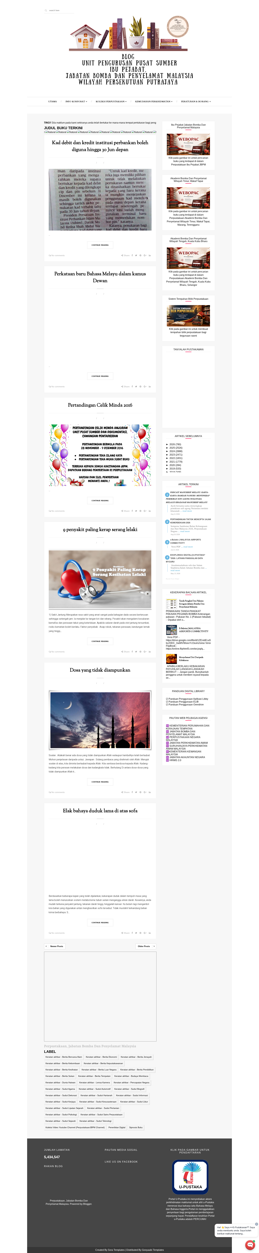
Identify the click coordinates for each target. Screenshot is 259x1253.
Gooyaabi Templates (153, 1250)
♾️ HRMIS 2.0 (173, 760)
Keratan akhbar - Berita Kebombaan (63, 1063)
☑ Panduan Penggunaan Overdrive (185, 704)
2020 (173, 465)
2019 (173, 468)
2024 (173, 451)
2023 (173, 454)
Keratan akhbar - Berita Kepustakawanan (103, 1063)
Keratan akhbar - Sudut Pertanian (103, 1108)
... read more (186, 511)
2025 (173, 448)
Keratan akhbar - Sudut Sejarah (61, 1121)
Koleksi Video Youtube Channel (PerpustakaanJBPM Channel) (75, 1127)
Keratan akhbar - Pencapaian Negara (131, 1082)
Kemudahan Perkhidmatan (152, 101)
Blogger (87, 1204)
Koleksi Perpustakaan (110, 101)
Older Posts (144, 946)
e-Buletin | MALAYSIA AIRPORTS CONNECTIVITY (193, 630)
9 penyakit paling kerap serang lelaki (100, 529)
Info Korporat (75, 101)
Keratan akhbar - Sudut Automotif (94, 1089)
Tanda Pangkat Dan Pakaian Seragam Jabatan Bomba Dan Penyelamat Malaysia (191, 604)
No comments (58, 255)
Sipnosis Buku (136, 1127)
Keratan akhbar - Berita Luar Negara (99, 1069)
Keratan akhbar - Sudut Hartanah (96, 1095)
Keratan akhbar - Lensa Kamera (94, 1082)
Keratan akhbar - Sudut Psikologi (61, 1114)
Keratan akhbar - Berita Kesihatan (62, 1069)
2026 (173, 444)
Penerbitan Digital (117, 1127)
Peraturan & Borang (195, 101)
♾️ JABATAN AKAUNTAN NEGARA (185, 757)
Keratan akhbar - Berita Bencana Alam (64, 1057)
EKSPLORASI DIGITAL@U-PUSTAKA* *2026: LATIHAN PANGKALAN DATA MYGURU (185, 558)
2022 (173, 458)
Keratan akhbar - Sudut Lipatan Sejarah (64, 1108)
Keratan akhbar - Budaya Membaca (131, 1076)
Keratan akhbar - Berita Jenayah (136, 1057)
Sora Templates (116, 1250)
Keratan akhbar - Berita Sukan (60, 1076)
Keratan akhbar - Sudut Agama (60, 1089)
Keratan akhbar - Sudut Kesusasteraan (97, 1101)
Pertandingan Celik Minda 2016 (100, 405)
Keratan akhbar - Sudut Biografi (129, 1089)
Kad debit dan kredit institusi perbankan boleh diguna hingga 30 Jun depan (100, 146)
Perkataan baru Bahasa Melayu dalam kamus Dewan (100, 277)
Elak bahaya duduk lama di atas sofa (100, 811)
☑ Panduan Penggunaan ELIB (182, 701)
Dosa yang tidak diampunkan (100, 670)
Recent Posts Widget (172, 579)
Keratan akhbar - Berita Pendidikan (137, 1069)
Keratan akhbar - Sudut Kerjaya (61, 1101)
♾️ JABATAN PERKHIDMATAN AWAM (187, 743)
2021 (173, 461)
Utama (52, 101)
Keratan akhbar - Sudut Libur (134, 1101)
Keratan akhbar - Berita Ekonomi (101, 1057)
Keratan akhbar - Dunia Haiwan (60, 1082)
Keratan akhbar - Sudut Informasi (132, 1095)
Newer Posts (56, 946)
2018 (173, 472)
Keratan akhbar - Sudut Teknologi (95, 1121)
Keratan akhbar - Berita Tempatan (94, 1076)
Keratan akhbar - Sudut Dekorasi (61, 1095)
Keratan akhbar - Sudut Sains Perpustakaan (101, 1114)
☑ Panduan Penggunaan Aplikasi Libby (187, 699)
